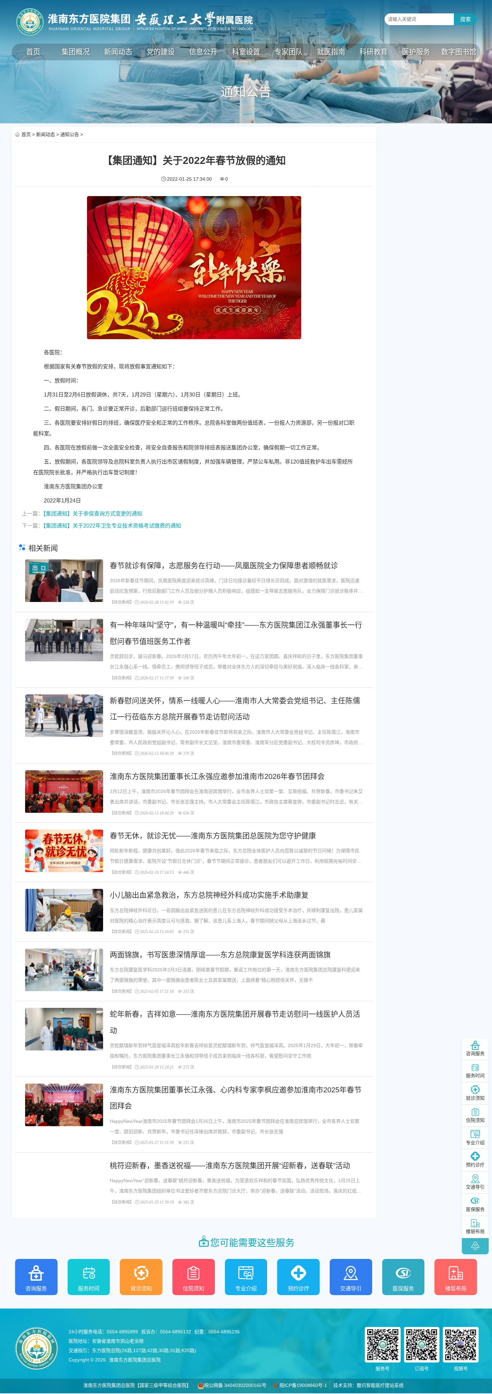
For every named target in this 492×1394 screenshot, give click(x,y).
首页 (33, 52)
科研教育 (373, 52)
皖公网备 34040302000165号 (235, 1385)
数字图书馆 (458, 52)
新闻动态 (118, 52)
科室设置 (246, 52)
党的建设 (161, 52)
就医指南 (331, 52)
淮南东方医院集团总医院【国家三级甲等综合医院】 (137, 1385)
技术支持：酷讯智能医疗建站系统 (368, 1385)
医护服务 (416, 52)
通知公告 (69, 134)
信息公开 (203, 52)
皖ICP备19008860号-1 (303, 1385)
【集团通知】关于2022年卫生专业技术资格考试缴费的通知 (112, 526)
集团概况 (76, 52)
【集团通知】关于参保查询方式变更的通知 (92, 514)
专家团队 (288, 52)
